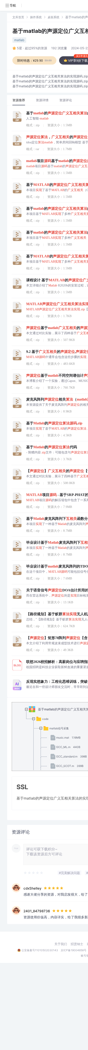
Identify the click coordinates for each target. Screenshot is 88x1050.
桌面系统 (53, 17)
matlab (19, 40)
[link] (18, 17)
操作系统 (36, 17)
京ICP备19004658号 (73, 950)
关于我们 (60, 944)
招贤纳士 (77, 944)
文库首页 (18, 17)
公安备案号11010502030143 (39, 950)
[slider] (33, 873)
